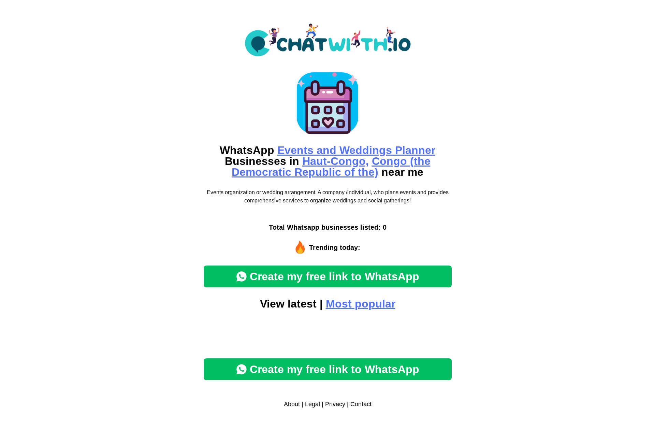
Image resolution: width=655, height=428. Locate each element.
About (292, 404)
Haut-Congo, (335, 161)
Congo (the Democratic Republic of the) (331, 166)
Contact (361, 404)
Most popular (360, 304)
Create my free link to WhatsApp (334, 276)
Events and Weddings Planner (356, 150)
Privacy (335, 404)
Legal (312, 404)
